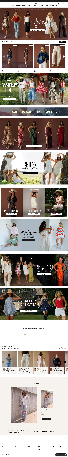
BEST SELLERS (18, 5)
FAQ (15, 446)
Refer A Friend (40, 449)
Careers (28, 446)
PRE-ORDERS (24, 5)
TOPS (38, 5)
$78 (18, 70)
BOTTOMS (42, 5)
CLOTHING (29, 5)
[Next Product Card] (64, 56)
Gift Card (39, 447)
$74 (50, 70)
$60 (2, 70)
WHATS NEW (12, 5)
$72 (34, 70)
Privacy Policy (4, 447)
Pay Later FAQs (16, 444)
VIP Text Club (40, 444)
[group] (9, 362)
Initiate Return (16, 447)
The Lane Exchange (41, 451)
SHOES (47, 5)
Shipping (3, 446)
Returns (3, 444)
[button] (65, 362)
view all (62, 41)
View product (47, 419)
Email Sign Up (40, 446)
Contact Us (29, 444)
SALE (56, 5)
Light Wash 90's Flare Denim (45, 409)
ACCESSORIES (52, 5)
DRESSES (34, 5)
